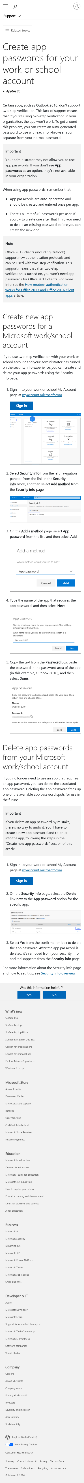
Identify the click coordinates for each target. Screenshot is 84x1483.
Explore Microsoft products (19, 1061)
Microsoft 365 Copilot (17, 1274)
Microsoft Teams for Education (22, 1174)
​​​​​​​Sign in (21, 405)
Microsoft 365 (12, 1253)
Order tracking (13, 1118)
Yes (29, 994)
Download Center (14, 1096)
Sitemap (9, 1461)
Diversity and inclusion (17, 1409)
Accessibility (12, 1417)
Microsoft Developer (16, 1309)
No (54, 994)
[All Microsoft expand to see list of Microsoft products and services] (5, 6)
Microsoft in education (17, 1160)
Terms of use (57, 1461)
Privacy (43, 1461)
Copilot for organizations (18, 1046)
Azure (8, 1302)
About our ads (58, 1468)
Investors (10, 1402)
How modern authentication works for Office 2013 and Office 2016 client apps (39, 290)
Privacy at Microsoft (16, 1395)
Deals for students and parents (22, 1203)
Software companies (16, 1345)
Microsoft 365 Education (18, 1181)
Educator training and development (24, 1196)
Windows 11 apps (14, 1068)
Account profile (13, 1089)
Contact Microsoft (27, 1461)
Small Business (13, 1281)
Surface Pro (11, 1018)
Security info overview (58, 973)
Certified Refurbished (16, 1125)
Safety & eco (28, 1468)
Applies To (13, 91)
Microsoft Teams (14, 1267)
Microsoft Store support (18, 1103)
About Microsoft (14, 1381)
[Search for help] (15, 5)
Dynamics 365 (13, 1245)
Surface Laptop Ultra (16, 1032)
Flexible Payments (15, 1139)
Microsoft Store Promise (18, 1132)
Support (10, 16)
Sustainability (12, 1424)
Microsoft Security (15, 1238)
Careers (9, 1373)
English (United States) (24, 1437)
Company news (13, 1388)
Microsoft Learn (13, 1317)
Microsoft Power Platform (19, 1260)
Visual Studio (12, 1353)
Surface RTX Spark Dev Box (19, 1039)
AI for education (14, 1210)
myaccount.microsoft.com (42, 394)
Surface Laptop (13, 1025)
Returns (9, 1110)
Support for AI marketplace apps (22, 1324)
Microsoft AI (12, 1231)
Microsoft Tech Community (19, 1331)
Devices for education (17, 1167)
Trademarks (11, 1468)
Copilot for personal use (18, 1054)
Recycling (43, 1468)
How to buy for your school (19, 1189)
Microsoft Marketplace (17, 1338)
